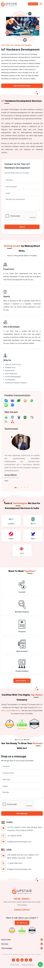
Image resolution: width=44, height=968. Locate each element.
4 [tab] (24, 487)
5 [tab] (27, 487)
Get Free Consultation (22, 86)
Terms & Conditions (28, 965)
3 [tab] (21, 487)
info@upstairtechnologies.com (19, 842)
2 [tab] (18, 487)
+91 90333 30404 (14, 836)
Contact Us (33, 4)
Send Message (22, 813)
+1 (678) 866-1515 (14, 863)
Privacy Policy (14, 965)
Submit (22, 227)
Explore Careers (22, 909)
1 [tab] (16, 487)
